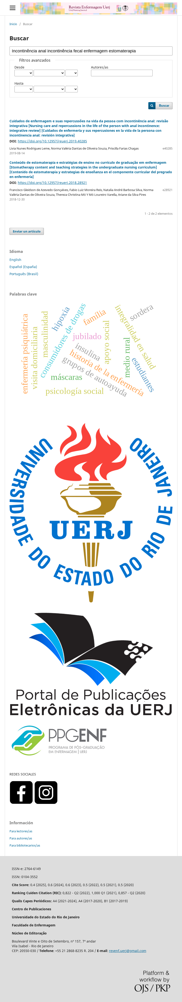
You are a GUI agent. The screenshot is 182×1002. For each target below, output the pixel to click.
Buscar (164, 105)
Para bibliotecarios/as (24, 845)
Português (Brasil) (23, 274)
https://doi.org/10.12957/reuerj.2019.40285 (52, 141)
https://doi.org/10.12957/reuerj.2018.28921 (52, 182)
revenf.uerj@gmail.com (127, 950)
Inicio (13, 24)
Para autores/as (20, 838)
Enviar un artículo (27, 231)
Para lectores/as (20, 831)
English (15, 259)
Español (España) (23, 266)
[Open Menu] (12, 7)
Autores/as (99, 67)
